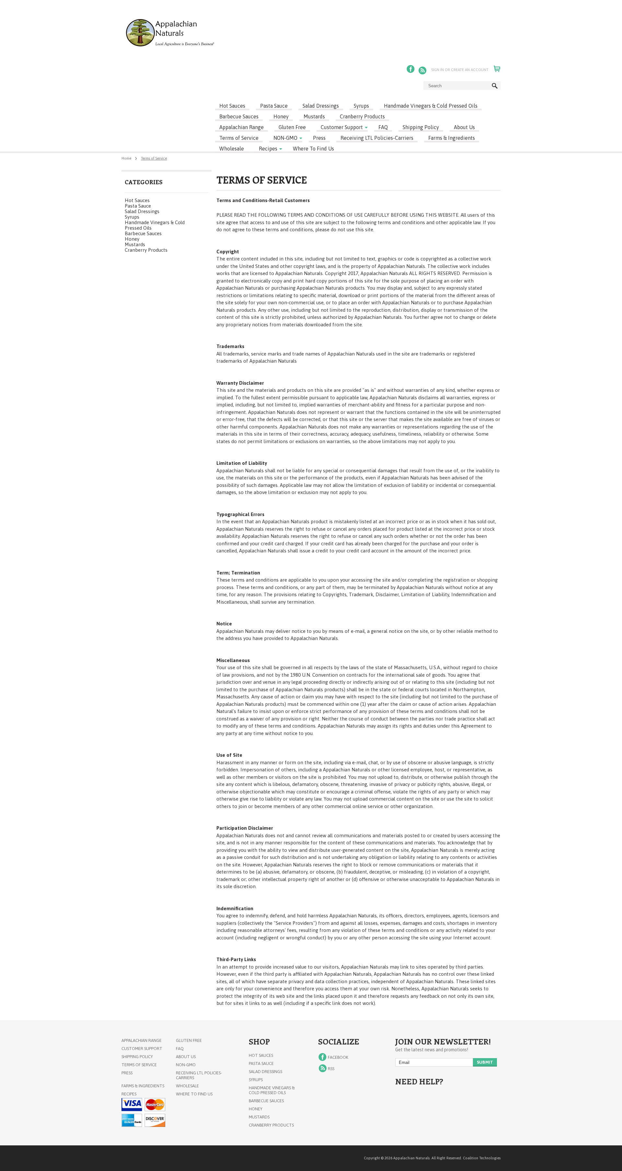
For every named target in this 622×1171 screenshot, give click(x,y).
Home (126, 158)
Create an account (470, 69)
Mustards (314, 116)
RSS (423, 70)
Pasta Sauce (274, 106)
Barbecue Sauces (239, 116)
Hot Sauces (232, 106)
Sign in (437, 69)
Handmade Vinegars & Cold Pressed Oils (431, 106)
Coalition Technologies (482, 1158)
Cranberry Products (362, 116)
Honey (281, 116)
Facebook (411, 70)
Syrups (361, 106)
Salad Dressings (321, 106)
